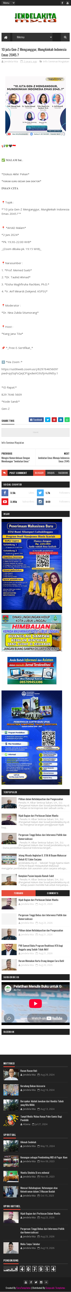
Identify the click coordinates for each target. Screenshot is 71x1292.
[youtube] (68, 3)
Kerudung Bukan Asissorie (32, 1086)
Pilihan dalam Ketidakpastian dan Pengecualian (41, 799)
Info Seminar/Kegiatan (56, 61)
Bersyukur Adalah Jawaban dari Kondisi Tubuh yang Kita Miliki (42, 1103)
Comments (52, 893)
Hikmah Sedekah (28, 1142)
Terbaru (18, 893)
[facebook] (62, 3)
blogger (39, 472)
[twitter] (36, 1282)
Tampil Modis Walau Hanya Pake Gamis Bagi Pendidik (41, 1118)
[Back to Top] (46, 1282)
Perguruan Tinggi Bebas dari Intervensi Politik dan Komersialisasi (42, 917)
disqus (51, 472)
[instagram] (41, 1282)
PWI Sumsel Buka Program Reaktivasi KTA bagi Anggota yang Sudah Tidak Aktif (41, 947)
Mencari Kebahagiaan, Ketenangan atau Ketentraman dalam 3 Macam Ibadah (39, 1189)
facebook (63, 472)
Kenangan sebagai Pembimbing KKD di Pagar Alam (43, 1157)
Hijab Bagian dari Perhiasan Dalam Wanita (38, 815)
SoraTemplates (23, 1287)
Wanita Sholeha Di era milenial (34, 1172)
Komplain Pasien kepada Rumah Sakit (36, 876)
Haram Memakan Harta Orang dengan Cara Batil (41, 961)
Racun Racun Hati (28, 1071)
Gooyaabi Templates (55, 1287)
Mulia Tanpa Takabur (30, 1244)
